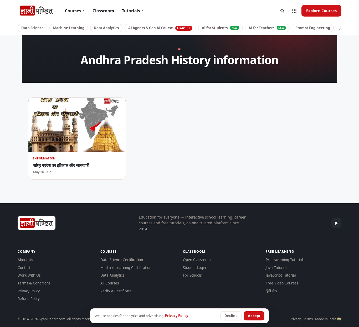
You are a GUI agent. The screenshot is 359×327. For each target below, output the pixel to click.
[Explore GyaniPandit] (294, 11)
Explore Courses (321, 10)
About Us (25, 259)
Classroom (103, 11)
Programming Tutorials (285, 259)
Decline (231, 315)
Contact (24, 267)
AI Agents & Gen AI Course (159, 27)
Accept (254, 316)
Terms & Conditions (34, 283)
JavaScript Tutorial (281, 275)
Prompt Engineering (312, 27)
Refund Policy (29, 298)
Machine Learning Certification (125, 267)
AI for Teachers (266, 27)
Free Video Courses (282, 283)
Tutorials (132, 11)
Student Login (194, 267)
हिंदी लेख (271, 291)
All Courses (109, 283)
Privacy (295, 318)
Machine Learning (68, 27)
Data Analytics (106, 27)
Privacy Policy (29, 291)
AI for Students (220, 27)
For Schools (192, 275)
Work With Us (29, 275)
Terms (308, 318)
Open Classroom (197, 259)
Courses (75, 11)
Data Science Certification (121, 259)
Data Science (32, 27)
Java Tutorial (276, 267)
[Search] (282, 11)
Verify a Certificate (116, 291)
